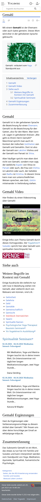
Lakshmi (22, 150)
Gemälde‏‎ (10, 306)
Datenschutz (7, 499)
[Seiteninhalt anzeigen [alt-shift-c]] (4, 20)
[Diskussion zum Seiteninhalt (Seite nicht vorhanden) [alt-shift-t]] (9, 20)
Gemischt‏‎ (10, 312)
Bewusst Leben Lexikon (12, 478)
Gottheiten (29, 144)
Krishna (19, 174)
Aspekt (19, 164)
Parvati (6, 167)
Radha (10, 174)
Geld (8, 303)
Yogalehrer (33, 242)
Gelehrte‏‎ (10, 300)
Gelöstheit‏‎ (11, 297)
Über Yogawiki (19, 499)
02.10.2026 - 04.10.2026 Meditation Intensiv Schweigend (18, 345)
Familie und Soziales (11, 476)
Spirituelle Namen (14, 322)
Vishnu (36, 167)
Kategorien (7, 470)
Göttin (32, 180)
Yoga (29, 65)
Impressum (31, 499)
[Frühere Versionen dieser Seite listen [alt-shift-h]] (33, 20)
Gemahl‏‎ (7, 207)
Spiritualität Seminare (17, 339)
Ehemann (32, 125)
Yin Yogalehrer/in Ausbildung (20, 331)
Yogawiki (14, 3)
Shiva (31, 153)
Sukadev (7, 246)
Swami (9, 319)
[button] (21, 219)
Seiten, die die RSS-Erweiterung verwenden (20, 473)
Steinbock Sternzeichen (17, 315)
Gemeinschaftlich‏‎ (14, 309)
